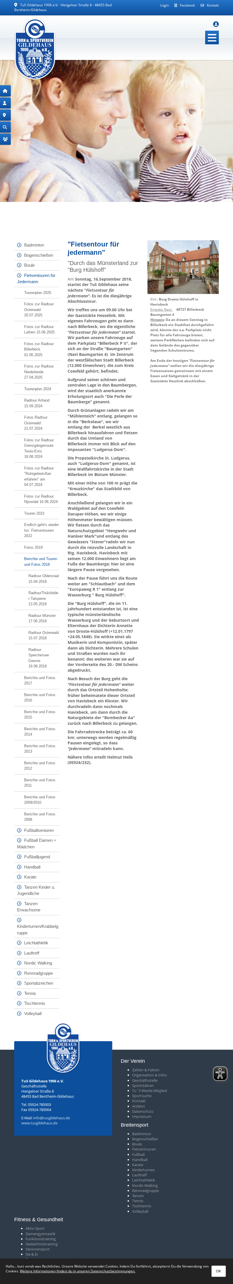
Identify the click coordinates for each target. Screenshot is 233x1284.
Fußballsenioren (39, 830)
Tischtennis (34, 1003)
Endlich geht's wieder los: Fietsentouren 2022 (41, 530)
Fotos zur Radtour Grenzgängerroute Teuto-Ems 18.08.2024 (39, 448)
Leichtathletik (36, 942)
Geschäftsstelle (144, 1080)
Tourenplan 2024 (37, 389)
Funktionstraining (41, 1238)
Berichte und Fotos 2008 (39, 817)
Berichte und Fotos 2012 (39, 766)
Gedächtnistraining (42, 1244)
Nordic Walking (38, 963)
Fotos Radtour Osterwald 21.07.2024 (35, 423)
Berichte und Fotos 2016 (39, 698)
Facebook (187, 5)
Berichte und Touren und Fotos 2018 (40, 562)
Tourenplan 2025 (37, 293)
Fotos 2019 (33, 547)
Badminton (34, 245)
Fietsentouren (144, 1149)
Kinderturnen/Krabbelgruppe (37, 929)
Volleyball (32, 1013)
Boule (29, 265)
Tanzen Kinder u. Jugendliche (36, 890)
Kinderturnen (143, 1169)
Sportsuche (141, 1095)
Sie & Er (32, 1254)
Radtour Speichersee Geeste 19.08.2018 (38, 658)
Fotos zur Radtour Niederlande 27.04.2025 (39, 371)
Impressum (141, 1116)
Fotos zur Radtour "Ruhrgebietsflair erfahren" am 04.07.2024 (39, 476)
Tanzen (138, 1195)
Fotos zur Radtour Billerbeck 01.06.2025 (39, 349)
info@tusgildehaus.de (51, 1117)
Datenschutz (142, 1111)
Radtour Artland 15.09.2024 (36, 403)
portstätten (144, 1085)
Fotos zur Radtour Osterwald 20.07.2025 (39, 309)
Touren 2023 (34, 513)
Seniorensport (38, 1249)
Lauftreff (31, 953)
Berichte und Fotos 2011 (39, 783)
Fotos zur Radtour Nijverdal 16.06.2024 (41, 499)
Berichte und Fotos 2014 (39, 732)
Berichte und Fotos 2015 (39, 715)
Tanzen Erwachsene (28, 907)
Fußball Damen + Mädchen (36, 843)
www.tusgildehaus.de (39, 1123)
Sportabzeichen (38, 983)
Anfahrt (138, 1106)
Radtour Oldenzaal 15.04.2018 (43, 579)
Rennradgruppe (38, 973)
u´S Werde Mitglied (150, 1090)
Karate (30, 876)
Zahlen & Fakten (145, 1069)
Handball (32, 867)
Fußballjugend (37, 856)
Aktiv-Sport (35, 1228)
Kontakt (213, 5)
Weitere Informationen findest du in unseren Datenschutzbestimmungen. (77, 1271)
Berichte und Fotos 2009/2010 (39, 800)
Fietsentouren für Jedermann (36, 278)
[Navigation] (212, 37)
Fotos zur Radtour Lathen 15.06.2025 (39, 330)
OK (218, 1271)
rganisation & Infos (151, 1075)
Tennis (30, 993)
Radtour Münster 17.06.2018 (42, 618)
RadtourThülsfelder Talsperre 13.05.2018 (43, 598)
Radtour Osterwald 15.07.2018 (43, 635)
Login (164, 5)
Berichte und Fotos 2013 (39, 749)
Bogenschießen (38, 255)
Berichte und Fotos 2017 (39, 681)
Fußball (138, 1154)
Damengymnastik (40, 1233)
